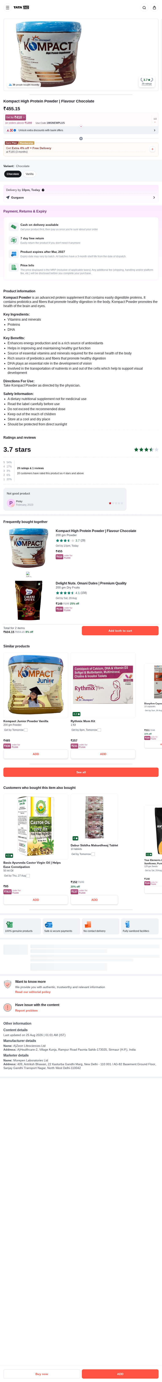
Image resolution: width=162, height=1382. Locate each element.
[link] (22, 7)
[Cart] (153, 7)
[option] (13, 174)
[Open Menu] (7, 7)
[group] (81, 55)
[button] (147, 81)
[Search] (143, 7)
